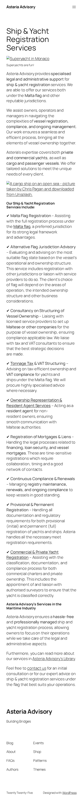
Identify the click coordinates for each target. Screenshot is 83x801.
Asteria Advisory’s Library (53, 658)
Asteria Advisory (20, 6)
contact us (36, 668)
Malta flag (21, 226)
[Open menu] (74, 7)
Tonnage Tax (21, 363)
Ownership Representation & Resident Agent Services (34, 402)
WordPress (69, 793)
